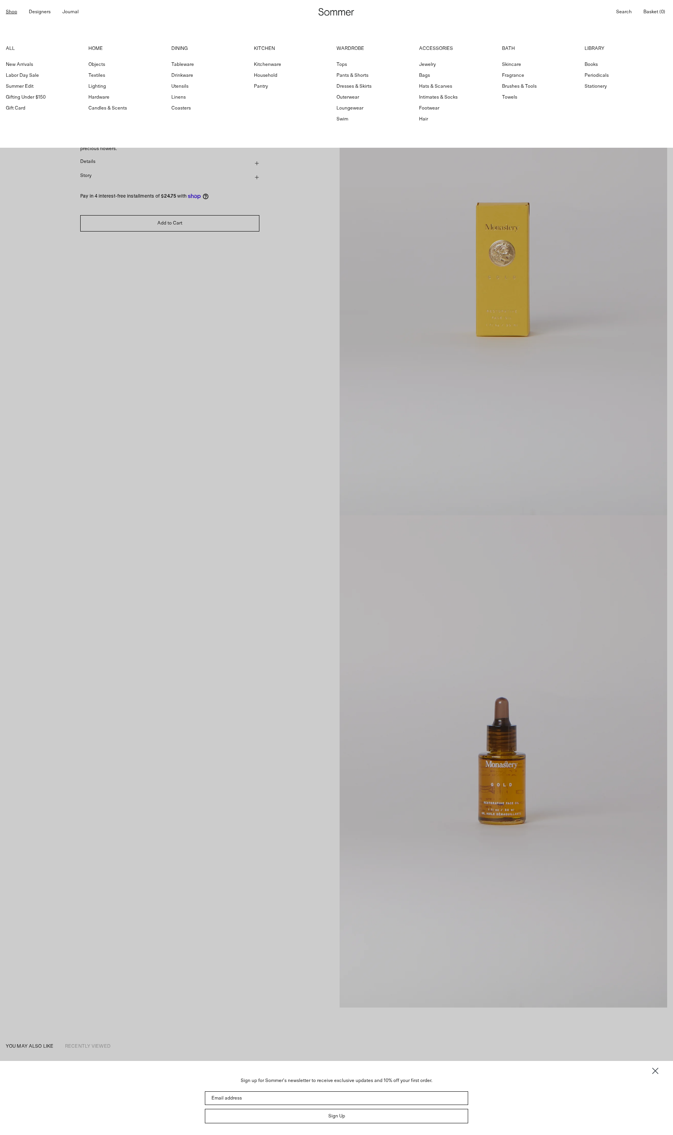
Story (86, 175)
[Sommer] (336, 12)
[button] (624, 11)
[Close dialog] (655, 1071)
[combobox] (336, 85)
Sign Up (336, 1116)
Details (87, 161)
